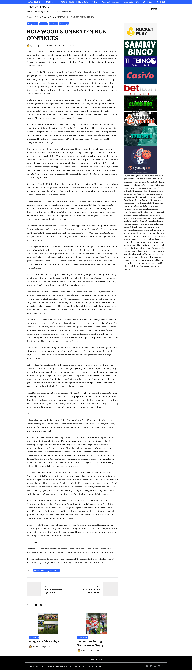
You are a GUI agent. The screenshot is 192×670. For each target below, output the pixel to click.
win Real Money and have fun (146, 217)
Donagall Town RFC (40, 570)
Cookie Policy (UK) (96, 659)
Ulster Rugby (64, 24)
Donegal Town (33, 24)
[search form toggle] (163, 9)
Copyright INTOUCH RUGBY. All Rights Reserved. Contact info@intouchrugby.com (64, 666)
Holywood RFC (54, 570)
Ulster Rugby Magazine (110, 2)
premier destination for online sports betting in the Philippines (143, 202)
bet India (142, 245)
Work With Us (128, 2)
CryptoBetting (130, 175)
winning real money (133, 208)
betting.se (128, 232)
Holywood (43, 24)
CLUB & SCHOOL (67, 2)
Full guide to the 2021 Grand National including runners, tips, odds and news (144, 220)
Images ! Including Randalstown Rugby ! (91, 643)
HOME (154, 9)
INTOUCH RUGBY (38, 7)
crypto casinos (141, 263)
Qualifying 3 (53, 24)
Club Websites (83, 2)
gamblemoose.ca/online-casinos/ (149, 229)
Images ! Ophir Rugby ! (44, 641)
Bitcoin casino (144, 178)
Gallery (95, 2)
